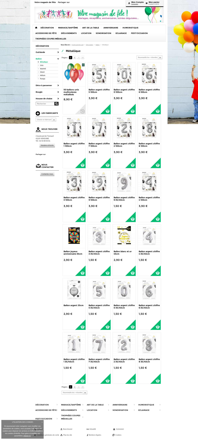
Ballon (98, 45)
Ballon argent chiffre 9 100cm (99, 198)
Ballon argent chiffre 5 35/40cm (99, 306)
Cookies (118, 435)
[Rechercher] (56, 104)
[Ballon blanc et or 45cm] (124, 236)
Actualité (93, 429)
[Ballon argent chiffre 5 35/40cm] (99, 290)
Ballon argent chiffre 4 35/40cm (149, 252)
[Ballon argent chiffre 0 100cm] (124, 74)
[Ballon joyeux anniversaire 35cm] (74, 236)
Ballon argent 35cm (74, 305)
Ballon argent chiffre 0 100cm (124, 90)
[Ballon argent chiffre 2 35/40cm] (124, 344)
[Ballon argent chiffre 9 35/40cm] (124, 182)
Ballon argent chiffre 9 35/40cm (124, 198)
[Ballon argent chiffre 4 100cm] (149, 182)
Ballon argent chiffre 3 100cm (74, 198)
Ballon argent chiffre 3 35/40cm (99, 252)
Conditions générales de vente (48, 435)
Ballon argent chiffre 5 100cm (99, 90)
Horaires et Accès (47, 145)
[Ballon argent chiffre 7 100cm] (99, 128)
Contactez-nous (47, 174)
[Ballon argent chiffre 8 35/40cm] (149, 344)
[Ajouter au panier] (105, 109)
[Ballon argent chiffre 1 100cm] (74, 128)
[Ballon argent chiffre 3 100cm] (74, 182)
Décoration (89, 45)
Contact (39, 429)
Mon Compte (137, 2)
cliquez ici (27, 436)
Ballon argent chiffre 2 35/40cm (124, 360)
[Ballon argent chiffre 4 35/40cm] (149, 236)
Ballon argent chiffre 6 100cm (149, 90)
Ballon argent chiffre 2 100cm (124, 144)
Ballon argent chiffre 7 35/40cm (99, 360)
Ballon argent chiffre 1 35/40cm (74, 360)
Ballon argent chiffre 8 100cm (149, 144)
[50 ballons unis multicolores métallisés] (74, 74)
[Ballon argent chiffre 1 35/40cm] (74, 344)
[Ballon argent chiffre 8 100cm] (149, 128)
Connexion (134, 4)
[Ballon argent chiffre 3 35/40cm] (99, 236)
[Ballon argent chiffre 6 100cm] (149, 74)
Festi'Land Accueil (77, 45)
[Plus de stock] (80, 109)
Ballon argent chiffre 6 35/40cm (149, 306)
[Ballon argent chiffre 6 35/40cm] (149, 290)
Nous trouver (67, 429)
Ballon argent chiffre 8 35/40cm (149, 360)
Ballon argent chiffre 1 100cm (74, 144)
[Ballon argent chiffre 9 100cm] (99, 182)
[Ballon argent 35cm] (74, 290)
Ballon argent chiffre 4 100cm (149, 198)
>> (83, 58)
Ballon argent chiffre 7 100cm (99, 144)
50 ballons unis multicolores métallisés (71, 92)
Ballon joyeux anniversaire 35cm (73, 252)
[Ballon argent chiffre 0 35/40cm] (124, 290)
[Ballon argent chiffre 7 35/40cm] (99, 344)
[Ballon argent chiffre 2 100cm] (124, 128)
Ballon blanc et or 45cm (123, 252)
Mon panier (154, 2)
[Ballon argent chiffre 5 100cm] (99, 74)
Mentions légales (95, 435)
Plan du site (67, 435)
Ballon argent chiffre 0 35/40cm (124, 306)
